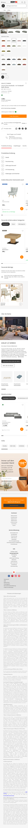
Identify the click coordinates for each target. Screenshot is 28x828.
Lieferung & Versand (10, 165)
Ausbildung (14, 564)
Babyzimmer (14, 519)
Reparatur (14, 559)
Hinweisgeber (7, 584)
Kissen (13, 224)
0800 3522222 (11, 136)
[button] (3, 2)
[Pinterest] (23, 128)
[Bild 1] (3, 31)
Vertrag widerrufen (14, 553)
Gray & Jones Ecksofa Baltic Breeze (9, 403)
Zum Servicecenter (14, 505)
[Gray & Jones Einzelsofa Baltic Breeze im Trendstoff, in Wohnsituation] (14, 20)
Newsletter (14, 539)
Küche (14, 525)
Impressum (6, 579)
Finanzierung (14, 536)
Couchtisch (4, 229)
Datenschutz (7, 582)
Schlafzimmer (14, 517)
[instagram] (16, 576)
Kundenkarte (14, 534)
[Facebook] (19, 128)
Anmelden (23, 478)
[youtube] (19, 576)
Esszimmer (14, 523)
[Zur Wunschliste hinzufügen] (26, 83)
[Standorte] (22, 2)
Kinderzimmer (14, 522)
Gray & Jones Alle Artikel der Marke (11, 361)
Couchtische (5, 224)
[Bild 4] (24, 31)
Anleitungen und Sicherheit (12, 173)
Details (7, 157)
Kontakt (14, 556)
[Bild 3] (17, 31)
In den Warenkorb (14, 116)
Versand (9, 100)
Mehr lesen (21, 356)
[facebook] (9, 576)
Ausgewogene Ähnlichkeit (9, 398)
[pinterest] (12, 576)
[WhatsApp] (16, 128)
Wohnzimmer (14, 515)
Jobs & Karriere (14, 563)
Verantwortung (9, 161)
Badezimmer (14, 520)
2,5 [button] (7, 77)
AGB (5, 580)
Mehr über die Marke (8, 365)
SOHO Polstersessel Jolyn (7, 182)
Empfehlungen (17, 145)
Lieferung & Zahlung (14, 558)
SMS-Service (14, 537)
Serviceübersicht (14, 532)
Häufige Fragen (14, 551)
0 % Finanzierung (9, 169)
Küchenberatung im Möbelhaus (14, 542)
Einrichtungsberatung (14, 541)
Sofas (3, 441)
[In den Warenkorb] (21, 208)
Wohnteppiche (21, 224)
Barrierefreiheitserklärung (10, 585)
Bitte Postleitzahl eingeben (8, 108)
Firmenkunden (14, 544)
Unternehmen (14, 561)
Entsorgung (14, 554)
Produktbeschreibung (6, 145)
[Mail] (26, 128)
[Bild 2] (10, 31)
